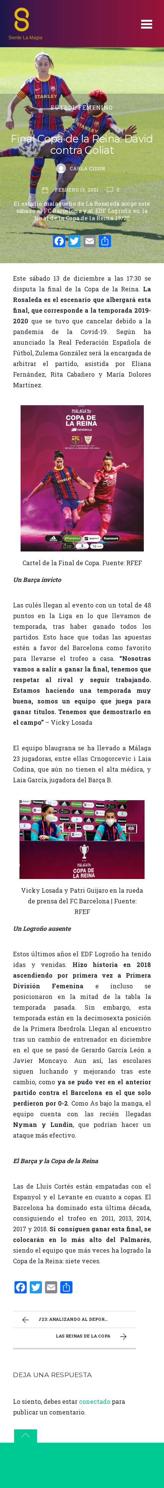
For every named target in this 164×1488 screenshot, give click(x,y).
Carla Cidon (87, 168)
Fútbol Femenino (82, 107)
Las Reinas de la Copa (83, 1336)
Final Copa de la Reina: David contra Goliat (82, 145)
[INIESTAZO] (21, 29)
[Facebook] (59, 242)
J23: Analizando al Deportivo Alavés (87, 1319)
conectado (94, 1401)
